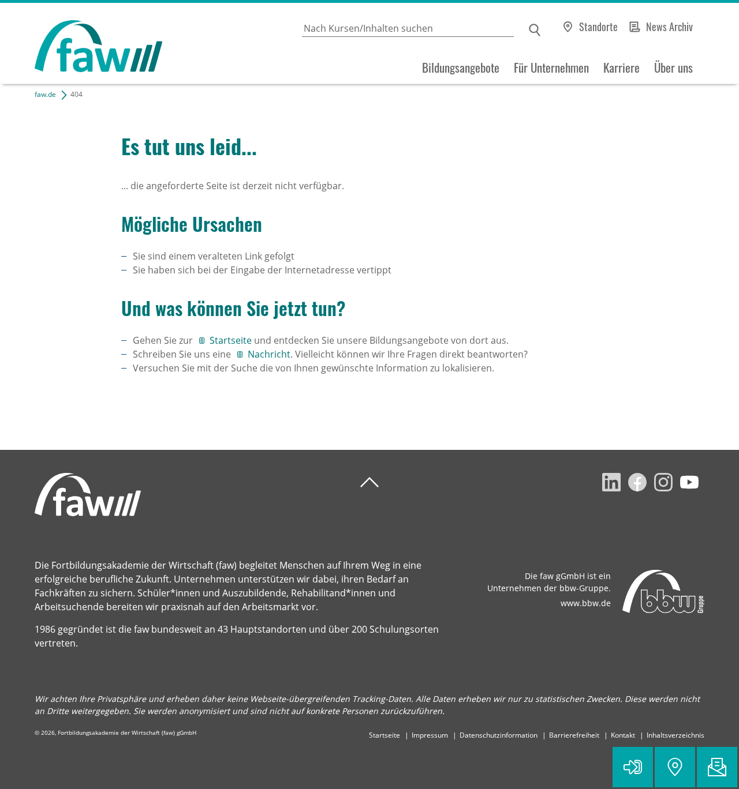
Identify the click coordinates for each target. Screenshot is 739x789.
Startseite (232, 340)
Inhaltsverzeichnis (675, 735)
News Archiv (669, 26)
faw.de (45, 94)
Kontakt (623, 735)
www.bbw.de (586, 603)
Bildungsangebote (460, 67)
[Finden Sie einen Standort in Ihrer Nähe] (675, 767)
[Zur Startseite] (81, 43)
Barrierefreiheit (574, 735)
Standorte (598, 26)
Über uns (673, 67)
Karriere (621, 67)
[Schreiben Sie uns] (717, 767)
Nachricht (269, 354)
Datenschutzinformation (499, 735)
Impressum (430, 735)
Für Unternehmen (551, 67)
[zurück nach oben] (369, 482)
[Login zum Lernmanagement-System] (633, 767)
